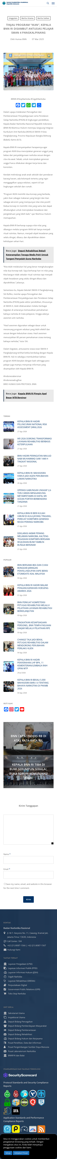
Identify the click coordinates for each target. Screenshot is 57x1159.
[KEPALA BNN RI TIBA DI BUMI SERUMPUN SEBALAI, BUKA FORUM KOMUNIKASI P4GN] (28, 771)
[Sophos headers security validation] (41, 1102)
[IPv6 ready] (7, 1094)
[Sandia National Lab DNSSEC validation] (41, 1094)
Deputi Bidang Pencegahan (20, 1021)
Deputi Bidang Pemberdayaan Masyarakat (27, 1025)
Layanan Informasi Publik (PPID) (22, 968)
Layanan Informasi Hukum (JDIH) (23, 972)
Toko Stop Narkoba (17, 993)
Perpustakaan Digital (17, 985)
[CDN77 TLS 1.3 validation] (7, 1102)
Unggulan (13, 18)
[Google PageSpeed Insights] (33, 1129)
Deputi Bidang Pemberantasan (22, 1030)
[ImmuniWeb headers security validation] (7, 1111)
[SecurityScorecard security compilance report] (20, 1075)
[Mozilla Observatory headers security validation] (16, 1111)
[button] (53, 3)
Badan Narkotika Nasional (16, 928)
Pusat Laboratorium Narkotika (22, 1051)
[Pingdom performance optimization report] (16, 1129)
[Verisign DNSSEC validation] (33, 1094)
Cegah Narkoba (15, 976)
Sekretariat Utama (16, 1013)
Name (6, 854)
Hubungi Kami (13, 949)
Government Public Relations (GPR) (24, 989)
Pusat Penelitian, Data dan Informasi (24, 1042)
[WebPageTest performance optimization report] (24, 1129)
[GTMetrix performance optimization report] (7, 1129)
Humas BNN (21, 39)
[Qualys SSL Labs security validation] (33, 1102)
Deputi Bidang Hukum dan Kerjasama (25, 1038)
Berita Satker (43, 18)
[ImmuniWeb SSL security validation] (16, 1102)
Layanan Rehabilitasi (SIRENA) (21, 981)
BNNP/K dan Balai (16, 1055)
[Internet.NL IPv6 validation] (24, 1094)
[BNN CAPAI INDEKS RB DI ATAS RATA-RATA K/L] (28, 738)
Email (6, 869)
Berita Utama (27, 18)
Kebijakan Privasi (21, 1153)
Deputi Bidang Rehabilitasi (20, 1034)
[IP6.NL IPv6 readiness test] (16, 1094)
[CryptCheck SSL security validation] (24, 1102)
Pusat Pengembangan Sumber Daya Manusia (28, 1047)
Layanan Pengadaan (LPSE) (20, 964)
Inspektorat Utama (16, 1017)
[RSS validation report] (41, 1129)
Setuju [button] (8, 1153)
